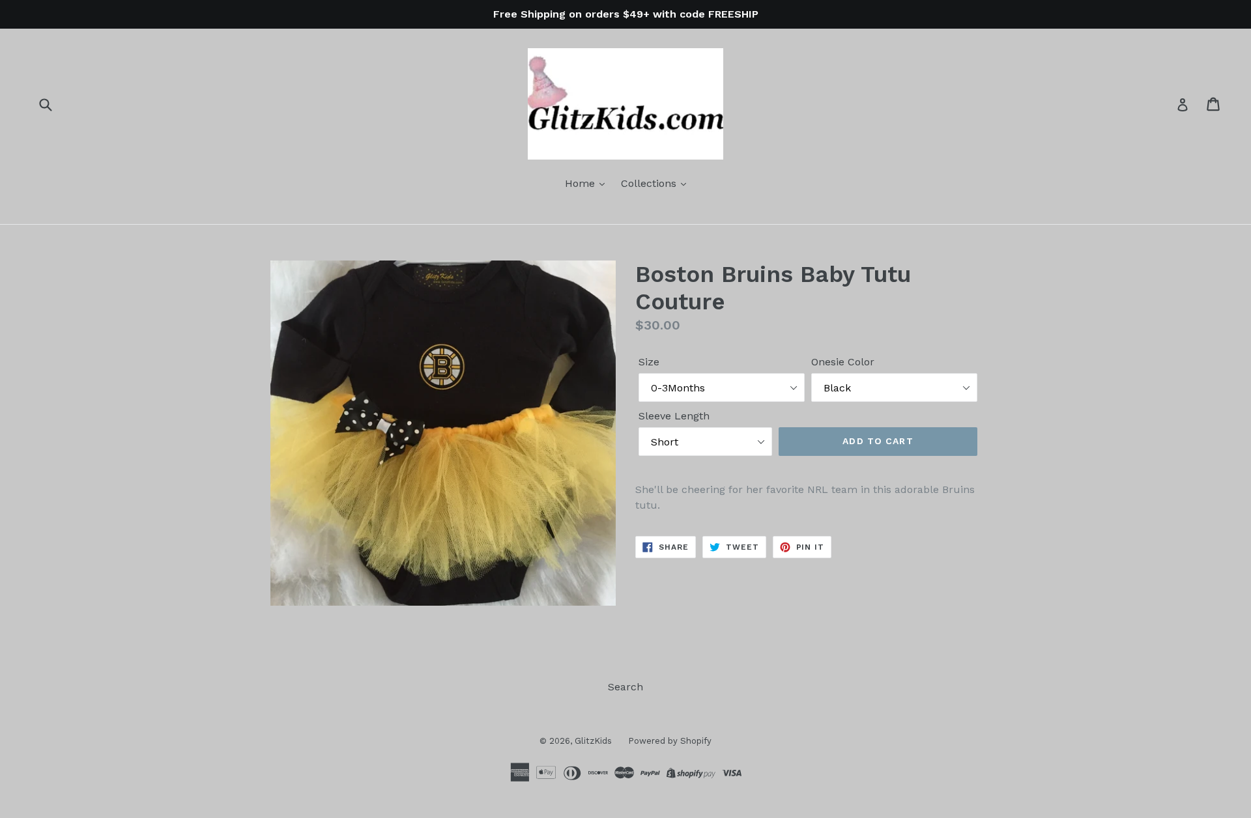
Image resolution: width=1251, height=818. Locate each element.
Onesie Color (842, 362)
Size (649, 362)
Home (581, 183)
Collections (650, 183)
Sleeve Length (674, 416)
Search (625, 687)
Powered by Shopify (670, 741)
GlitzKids (593, 741)
